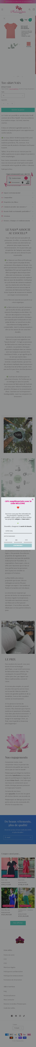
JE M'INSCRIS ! (18, 545)
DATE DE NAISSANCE (9, 536)
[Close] (32, 499)
